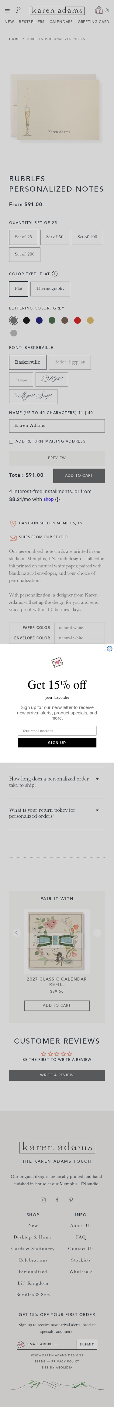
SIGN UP (57, 743)
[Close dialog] (109, 648)
